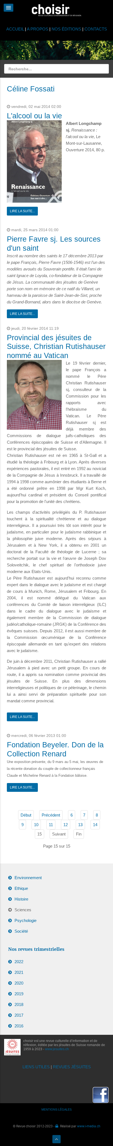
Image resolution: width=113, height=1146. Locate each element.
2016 (19, 1026)
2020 (19, 983)
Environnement (28, 877)
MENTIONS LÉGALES (56, 1109)
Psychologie (25, 920)
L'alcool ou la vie (34, 116)
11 (51, 824)
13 (80, 824)
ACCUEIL (15, 29)
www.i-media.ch (88, 1126)
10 (36, 824)
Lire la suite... (22, 211)
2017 (19, 1015)
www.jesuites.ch (57, 1049)
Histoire (21, 899)
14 (95, 824)
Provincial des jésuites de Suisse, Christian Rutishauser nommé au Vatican (56, 347)
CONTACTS (95, 29)
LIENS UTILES (36, 1066)
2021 (19, 972)
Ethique (21, 888)
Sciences (23, 909)
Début (26, 815)
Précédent (51, 815)
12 (65, 824)
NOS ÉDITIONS (66, 29)
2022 (19, 961)
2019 (19, 993)
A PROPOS (37, 29)
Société (21, 931)
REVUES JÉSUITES (72, 1066)
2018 (19, 1004)
